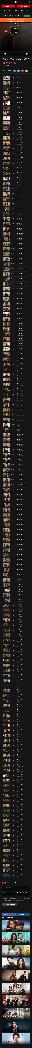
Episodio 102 (20, 584)
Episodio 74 (20, 444)
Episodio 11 (20, 127)
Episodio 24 (20, 193)
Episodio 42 (20, 283)
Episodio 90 (20, 524)
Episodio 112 (20, 634)
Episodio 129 (20, 720)
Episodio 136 (20, 755)
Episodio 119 (20, 669)
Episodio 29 (20, 218)
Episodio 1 (19, 77)
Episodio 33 (20, 238)
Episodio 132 (20, 734)
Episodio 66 (20, 404)
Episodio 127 (20, 710)
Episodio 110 (20, 624)
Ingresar (8, 6)
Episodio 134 (20, 744)
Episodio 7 (19, 107)
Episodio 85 (20, 499)
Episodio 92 (20, 534)
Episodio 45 (20, 298)
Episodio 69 (20, 419)
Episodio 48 (20, 313)
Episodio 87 (20, 509)
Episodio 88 (20, 514)
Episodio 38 (20, 263)
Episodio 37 (20, 258)
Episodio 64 (20, 394)
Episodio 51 (20, 328)
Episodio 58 (20, 363)
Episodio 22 (20, 183)
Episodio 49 (20, 318)
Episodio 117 (20, 659)
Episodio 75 (20, 449)
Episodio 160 (20, 874)
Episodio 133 (20, 740)
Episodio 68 (20, 414)
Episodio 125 (20, 699)
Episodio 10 (20, 122)
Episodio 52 (20, 333)
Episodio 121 (20, 679)
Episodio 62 (20, 383)
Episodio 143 (20, 789)
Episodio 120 (20, 674)
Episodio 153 (20, 839)
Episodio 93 (20, 539)
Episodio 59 (20, 368)
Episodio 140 (20, 774)
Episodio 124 (20, 694)
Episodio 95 (20, 549)
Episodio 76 (20, 454)
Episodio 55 (20, 348)
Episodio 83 (20, 489)
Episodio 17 (20, 157)
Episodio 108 (20, 614)
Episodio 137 (20, 760)
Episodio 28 (20, 213)
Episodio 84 (20, 494)
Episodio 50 (20, 323)
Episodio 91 (20, 529)
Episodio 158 (20, 864)
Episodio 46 (20, 303)
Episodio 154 (20, 844)
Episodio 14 (20, 142)
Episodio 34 (20, 243)
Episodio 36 (20, 253)
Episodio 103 (20, 589)
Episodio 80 (20, 474)
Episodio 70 (20, 424)
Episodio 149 (20, 819)
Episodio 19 (20, 167)
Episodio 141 (20, 779)
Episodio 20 (20, 173)
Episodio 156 (20, 854)
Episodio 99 (20, 569)
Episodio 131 (20, 729)
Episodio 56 (20, 353)
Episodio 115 (20, 649)
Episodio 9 (19, 117)
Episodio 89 (20, 519)
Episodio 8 (19, 112)
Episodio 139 (20, 769)
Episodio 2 (19, 82)
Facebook (6, 914)
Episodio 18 (20, 162)
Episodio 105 (20, 599)
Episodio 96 (20, 554)
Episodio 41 (20, 278)
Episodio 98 (20, 564)
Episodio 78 (20, 464)
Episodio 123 (20, 689)
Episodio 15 (20, 147)
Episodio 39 (20, 268)
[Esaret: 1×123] (26, 54)
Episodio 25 (20, 198)
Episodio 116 (20, 654)
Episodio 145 (20, 799)
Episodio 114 (20, 644)
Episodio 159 (20, 869)
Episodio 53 (20, 338)
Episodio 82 (20, 484)
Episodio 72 (20, 434)
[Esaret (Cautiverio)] (16, 54)
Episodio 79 (20, 469)
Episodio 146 (20, 804)
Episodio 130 (20, 725)
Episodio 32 (20, 233)
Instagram (21, 914)
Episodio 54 (20, 343)
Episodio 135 (20, 749)
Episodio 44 (20, 293)
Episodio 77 (20, 459)
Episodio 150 (20, 824)
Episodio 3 (19, 87)
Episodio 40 (20, 273)
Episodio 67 (20, 409)
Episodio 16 (20, 152)
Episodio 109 (20, 619)
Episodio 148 (20, 814)
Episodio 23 (20, 188)
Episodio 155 (20, 850)
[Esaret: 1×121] (5, 54)
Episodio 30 (20, 223)
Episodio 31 (20, 228)
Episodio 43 (20, 288)
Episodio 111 (20, 629)
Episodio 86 (20, 504)
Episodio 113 (20, 639)
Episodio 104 (20, 594)
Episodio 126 (20, 704)
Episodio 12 (20, 132)
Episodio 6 (19, 102)
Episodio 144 (20, 794)
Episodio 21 (20, 178)
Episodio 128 (20, 715)
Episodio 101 (20, 579)
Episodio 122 (20, 684)
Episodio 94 (20, 544)
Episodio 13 (20, 137)
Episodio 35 (20, 248)
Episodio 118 (20, 664)
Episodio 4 (19, 92)
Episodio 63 (20, 389)
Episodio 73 (20, 439)
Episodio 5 (19, 97)
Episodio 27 (20, 208)
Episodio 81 (20, 479)
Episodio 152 (20, 834)
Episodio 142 (20, 784)
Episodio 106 (20, 604)
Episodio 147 (20, 809)
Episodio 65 (20, 399)
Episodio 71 (20, 429)
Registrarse (24, 6)
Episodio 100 (20, 574)
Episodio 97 (20, 559)
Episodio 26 (20, 203)
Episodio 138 (20, 765)
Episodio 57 (20, 358)
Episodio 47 (20, 308)
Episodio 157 (20, 859)
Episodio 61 (20, 378)
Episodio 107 (20, 609)
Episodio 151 (20, 829)
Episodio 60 (20, 373)
